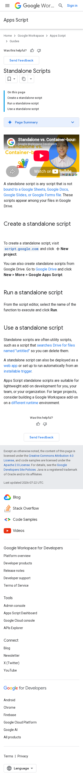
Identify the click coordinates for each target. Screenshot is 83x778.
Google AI (11, 730)
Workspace (47, 6)
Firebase (10, 715)
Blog (7, 648)
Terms (8, 756)
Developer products (18, 563)
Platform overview (17, 556)
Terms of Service (16, 585)
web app (11, 365)
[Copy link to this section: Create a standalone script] (8, 231)
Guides (14, 41)
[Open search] (60, 5)
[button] (41, 122)
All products (12, 737)
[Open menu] (7, 5)
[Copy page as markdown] (24, 79)
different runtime (24, 403)
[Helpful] (32, 50)
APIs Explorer (13, 628)
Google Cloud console (19, 620)
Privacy (23, 756)
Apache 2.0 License (17, 465)
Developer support (17, 578)
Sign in (72, 5)
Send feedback (21, 60)
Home (8, 35)
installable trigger (18, 371)
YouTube (10, 670)
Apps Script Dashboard (20, 613)
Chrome (9, 707)
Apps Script (16, 20)
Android (9, 700)
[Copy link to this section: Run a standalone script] (67, 293)
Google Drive (46, 269)
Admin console (14, 606)
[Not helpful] (39, 50)
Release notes (14, 570)
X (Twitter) (11, 663)
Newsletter (12, 655)
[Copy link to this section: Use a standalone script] (67, 328)
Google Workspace (31, 35)
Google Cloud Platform (20, 722)
